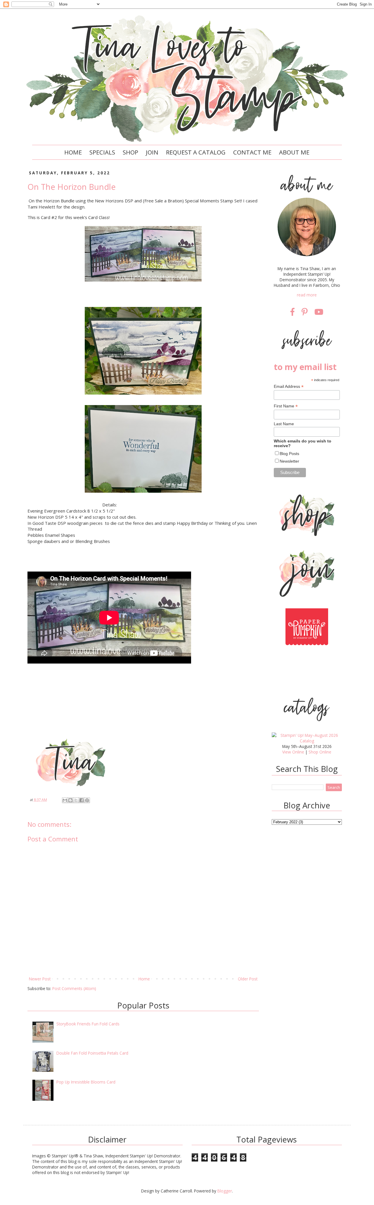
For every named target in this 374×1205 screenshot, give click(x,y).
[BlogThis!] (70, 800)
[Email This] (65, 800)
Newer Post (40, 979)
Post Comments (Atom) (74, 988)
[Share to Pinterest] (87, 800)
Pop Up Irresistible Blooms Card (85, 1082)
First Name (286, 406)
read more (307, 295)
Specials (102, 152)
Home (73, 152)
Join (152, 152)
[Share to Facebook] (81, 800)
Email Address (289, 386)
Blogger (224, 1191)
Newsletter (289, 461)
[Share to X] (76, 800)
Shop (130, 152)
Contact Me (252, 152)
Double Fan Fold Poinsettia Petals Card (92, 1053)
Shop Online (320, 752)
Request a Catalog (196, 152)
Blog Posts (289, 453)
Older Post (247, 979)
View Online (293, 752)
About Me (294, 152)
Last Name (284, 423)
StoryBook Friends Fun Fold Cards (88, 1024)
